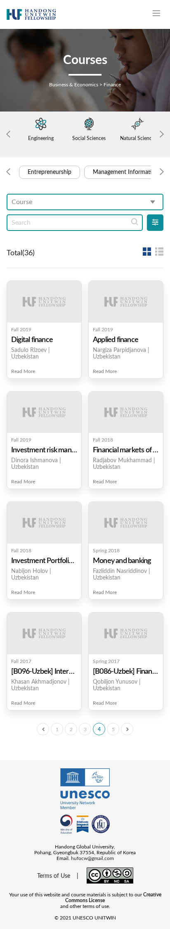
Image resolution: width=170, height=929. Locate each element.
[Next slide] (162, 134)
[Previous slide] (8, 134)
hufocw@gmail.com (92, 858)
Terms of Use (53, 876)
